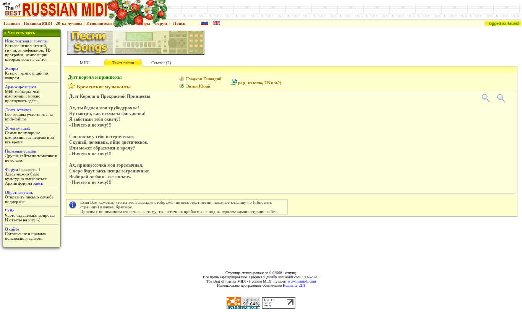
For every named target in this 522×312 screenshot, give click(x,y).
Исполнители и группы (26, 41)
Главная (12, 23)
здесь (38, 183)
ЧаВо (10, 210)
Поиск (179, 23)
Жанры (11, 68)
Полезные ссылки (20, 151)
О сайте (12, 229)
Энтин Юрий (198, 86)
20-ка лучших (69, 23)
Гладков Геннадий (203, 78)
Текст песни (123, 62)
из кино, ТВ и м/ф (265, 82)
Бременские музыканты (104, 86)
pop (241, 82)
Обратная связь (19, 192)
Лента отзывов (18, 109)
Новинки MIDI (38, 23)
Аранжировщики (20, 86)
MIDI (85, 62)
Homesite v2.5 (294, 285)
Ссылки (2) (161, 62)
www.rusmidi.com (302, 281)
